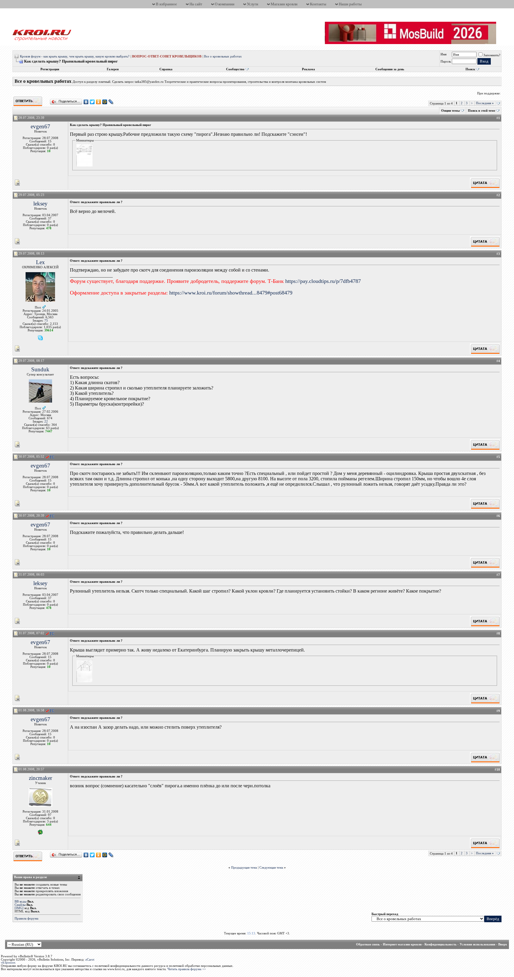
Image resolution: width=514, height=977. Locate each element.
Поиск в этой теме (481, 110)
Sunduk (40, 369)
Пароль (446, 61)
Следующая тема (271, 867)
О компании (224, 4)
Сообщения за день (389, 69)
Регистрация (49, 69)
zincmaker (40, 778)
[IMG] (19, 908)
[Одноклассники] (98, 102)
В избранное (166, 4)
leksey (40, 203)
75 (46, 320)
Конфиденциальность (440, 944)
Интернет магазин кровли (402, 944)
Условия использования (477, 944)
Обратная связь (368, 944)
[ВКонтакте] (86, 102)
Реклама (308, 69)
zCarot (89, 959)
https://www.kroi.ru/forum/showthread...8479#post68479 (230, 293)
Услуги (252, 4)
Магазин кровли (284, 4)
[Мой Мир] (105, 102)
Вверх (502, 944)
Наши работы (350, 4)
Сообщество (235, 69)
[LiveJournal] (111, 102)
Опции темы (450, 110)
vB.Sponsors (8, 962)
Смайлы (20, 904)
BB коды (20, 901)
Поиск (470, 69)
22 (46, 421)
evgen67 (40, 126)
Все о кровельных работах (223, 56)
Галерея (113, 69)
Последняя (485, 103)
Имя (443, 54)
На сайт (195, 4)
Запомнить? (491, 55)
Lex (40, 262)
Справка (166, 69)
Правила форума (26, 918)
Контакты (318, 4)
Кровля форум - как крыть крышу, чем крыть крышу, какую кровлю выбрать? (74, 56)
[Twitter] (92, 102)
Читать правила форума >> (186, 969)
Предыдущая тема (244, 867)
